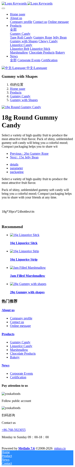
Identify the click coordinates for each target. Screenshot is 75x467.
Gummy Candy (20, 96)
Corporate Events (21, 373)
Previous (29, 153)
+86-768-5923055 (14, 430)
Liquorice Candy (21, 346)
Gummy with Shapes (24, 100)
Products (15, 92)
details (14, 164)
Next (24, 157)
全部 (13, 29)
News (5, 365)
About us (8, 310)
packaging (17, 172)
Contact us (17, 322)
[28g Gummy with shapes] (28, 284)
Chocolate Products (23, 353)
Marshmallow (19, 350)
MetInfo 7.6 (26, 448)
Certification (18, 377)
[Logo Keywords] (37, 3)
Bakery (15, 357)
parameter (16, 168)
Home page (17, 14)
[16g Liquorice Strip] (24, 251)
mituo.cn (60, 448)
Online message (20, 326)
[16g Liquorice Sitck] (24, 235)
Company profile (21, 318)
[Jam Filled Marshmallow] (28, 267)
